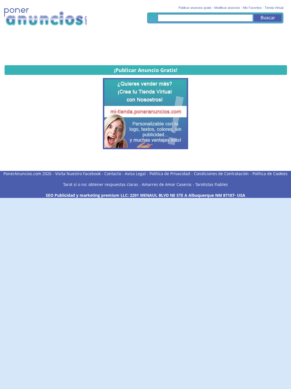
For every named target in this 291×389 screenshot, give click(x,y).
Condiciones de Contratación (221, 173)
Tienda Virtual (274, 7)
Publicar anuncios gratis (194, 7)
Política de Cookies (270, 173)
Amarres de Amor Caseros (167, 184)
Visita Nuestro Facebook (78, 173)
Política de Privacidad (169, 173)
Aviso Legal (135, 173)
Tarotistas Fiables (211, 184)
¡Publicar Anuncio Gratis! (145, 70)
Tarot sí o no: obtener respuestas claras (100, 184)
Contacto (112, 173)
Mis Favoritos (252, 7)
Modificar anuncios (227, 7)
